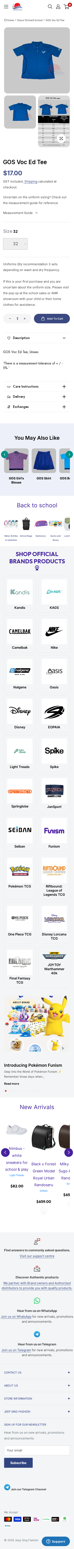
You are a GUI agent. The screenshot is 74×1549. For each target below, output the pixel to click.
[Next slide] (69, 454)
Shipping (30, 181)
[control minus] (8, 318)
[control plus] (25, 318)
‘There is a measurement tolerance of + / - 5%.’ (33, 365)
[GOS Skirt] (44, 460)
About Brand (21, 1002)
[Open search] (50, 6)
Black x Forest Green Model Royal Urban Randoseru (43, 1174)
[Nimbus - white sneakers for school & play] (16, 1130)
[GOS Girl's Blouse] (16, 460)
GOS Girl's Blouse (16, 480)
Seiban (44, 1190)
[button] (6, 1091)
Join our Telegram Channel (28, 1489)
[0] (66, 6)
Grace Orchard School (30, 20)
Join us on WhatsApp (16, 1317)
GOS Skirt (44, 478)
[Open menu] (6, 6)
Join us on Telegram (16, 1350)
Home (10, 20)
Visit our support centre (37, 1256)
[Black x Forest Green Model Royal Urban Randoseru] (43, 1138)
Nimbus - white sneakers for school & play (16, 1159)
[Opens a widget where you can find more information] (56, 1542)
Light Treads (17, 1175)
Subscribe (18, 1463)
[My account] (58, 6)
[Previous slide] (4, 454)
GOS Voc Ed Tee (55, 20)
